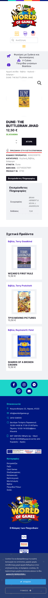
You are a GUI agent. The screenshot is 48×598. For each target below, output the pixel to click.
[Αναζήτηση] (12, 40)
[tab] (21, 178)
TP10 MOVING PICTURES (22, 318)
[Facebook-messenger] (34, 385)
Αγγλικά (30, 71)
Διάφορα (9, 74)
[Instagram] (24, 385)
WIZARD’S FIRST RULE (20, 273)
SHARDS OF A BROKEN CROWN (20, 363)
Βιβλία (23, 71)
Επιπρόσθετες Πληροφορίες (21, 178)
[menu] (24, 46)
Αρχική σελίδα (12, 71)
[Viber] (19, 391)
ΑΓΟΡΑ (29, 141)
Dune (17, 164)
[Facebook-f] (14, 385)
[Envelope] (29, 391)
